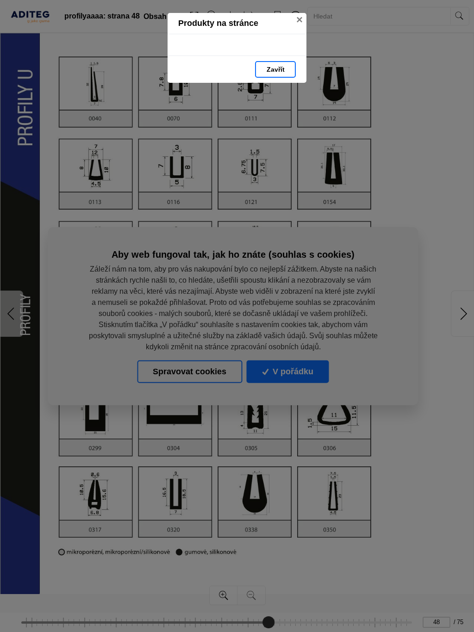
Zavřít (276, 69)
